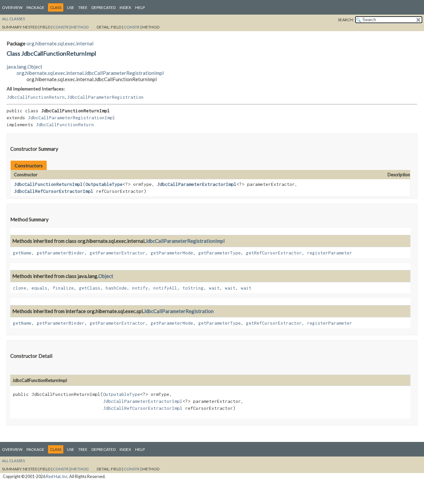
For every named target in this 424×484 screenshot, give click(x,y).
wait (214, 288)
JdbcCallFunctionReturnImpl (48, 184)
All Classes (13, 18)
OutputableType (104, 184)
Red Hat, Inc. (57, 476)
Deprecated (103, 7)
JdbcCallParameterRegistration (105, 97)
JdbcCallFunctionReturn (36, 97)
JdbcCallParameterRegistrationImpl (71, 117)
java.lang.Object (24, 67)
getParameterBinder (60, 252)
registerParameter (329, 252)
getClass (89, 288)
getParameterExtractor (117, 252)
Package (35, 7)
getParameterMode (172, 252)
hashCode (116, 288)
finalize (63, 288)
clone (19, 288)
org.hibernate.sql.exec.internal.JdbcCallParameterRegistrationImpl (90, 73)
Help (140, 7)
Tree (82, 7)
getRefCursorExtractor (274, 252)
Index (125, 7)
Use (70, 7)
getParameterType (219, 252)
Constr (61, 27)
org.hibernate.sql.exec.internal (59, 43)
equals (39, 288)
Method (79, 27)
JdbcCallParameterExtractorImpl (197, 184)
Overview (12, 7)
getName (22, 252)
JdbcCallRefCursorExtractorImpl (53, 191)
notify (140, 288)
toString (193, 288)
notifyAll (165, 288)
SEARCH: (346, 19)
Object (105, 276)
